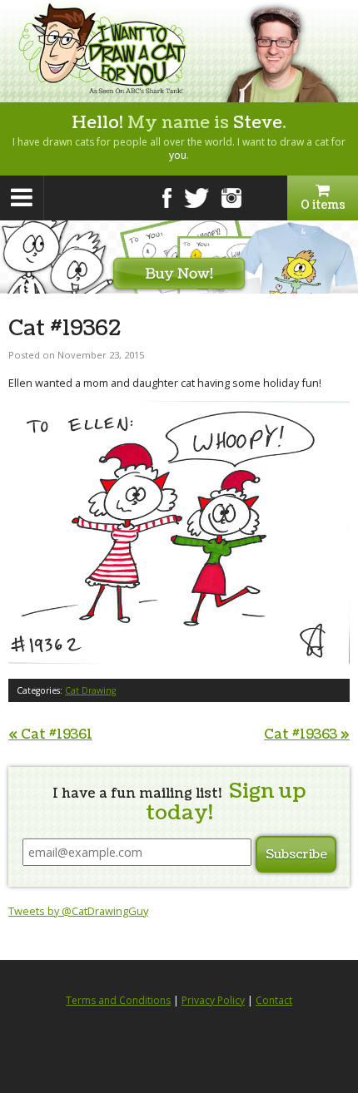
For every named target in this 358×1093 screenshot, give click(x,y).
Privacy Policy (213, 1000)
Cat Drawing (90, 690)
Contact (274, 1000)
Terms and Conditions (118, 1000)
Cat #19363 (307, 734)
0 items (323, 205)
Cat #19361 (50, 734)
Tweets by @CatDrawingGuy (78, 910)
